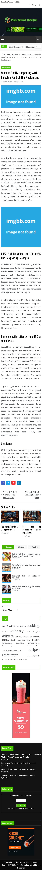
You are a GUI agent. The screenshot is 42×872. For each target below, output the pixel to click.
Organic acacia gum (8, 646)
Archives (5, 607)
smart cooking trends (33, 656)
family (5, 640)
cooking (33, 626)
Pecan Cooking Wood (33, 646)
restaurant (10, 655)
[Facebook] (3, 483)
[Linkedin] (19, 483)
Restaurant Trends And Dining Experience (10, 528)
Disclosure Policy (22, 862)
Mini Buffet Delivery (33, 643)
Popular (9, 547)
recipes (34, 650)
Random (35, 547)
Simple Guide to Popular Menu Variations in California (26, 566)
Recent (21, 547)
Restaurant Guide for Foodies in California (26, 577)
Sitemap (34, 862)
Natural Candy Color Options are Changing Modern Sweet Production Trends (26, 555)
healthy (35, 640)
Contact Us (9, 862)
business (21, 626)
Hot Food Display (7, 643)
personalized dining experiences (11, 650)
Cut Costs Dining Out (33, 632)
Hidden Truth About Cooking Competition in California (26, 587)
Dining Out (18, 636)
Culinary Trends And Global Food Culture (18, 775)
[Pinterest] (13, 483)
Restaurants (26, 55)
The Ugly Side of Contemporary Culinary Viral (10, 495)
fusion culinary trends (23, 640)
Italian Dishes (20, 643)
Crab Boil (4, 632)
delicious (7, 636)
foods (13, 640)
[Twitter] (8, 483)
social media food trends (9, 659)
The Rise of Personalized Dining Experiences (32, 529)
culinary (17, 631)
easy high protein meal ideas (31, 636)
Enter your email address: (21, 802)
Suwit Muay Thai (22, 659)
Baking (4, 626)
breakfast (11, 626)
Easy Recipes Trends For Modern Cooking (18, 769)
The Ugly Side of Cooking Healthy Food (32, 495)
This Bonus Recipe (9, 55)
